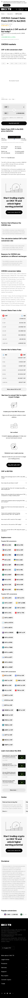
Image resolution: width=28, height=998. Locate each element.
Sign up (21, 9)
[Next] (26, 914)
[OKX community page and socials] (13, 993)
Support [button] (4, 971)
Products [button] (4, 963)
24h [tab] (7, 63)
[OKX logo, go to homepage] (6, 9)
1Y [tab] (20, 63)
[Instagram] (7, 993)
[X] (2, 993)
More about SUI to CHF (14, 389)
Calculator (10, 14)
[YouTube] (10, 993)
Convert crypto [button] (6, 979)
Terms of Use (12, 895)
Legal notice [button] (5, 959)
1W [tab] (12, 63)
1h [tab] (3, 63)
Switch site (6, 5)
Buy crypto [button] (4, 975)
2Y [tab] (24, 63)
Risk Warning (21, 895)
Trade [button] (3, 983)
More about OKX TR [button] (7, 955)
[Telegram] (4, 993)
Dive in (4, 811)
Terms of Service (19, 898)
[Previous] (2, 914)
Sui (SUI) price (11, 157)
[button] (16, 9)
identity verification (13, 436)
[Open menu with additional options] (26, 9)
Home (3, 14)
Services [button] (4, 967)
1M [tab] (16, 63)
